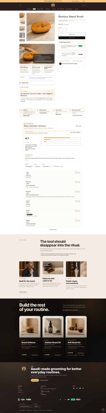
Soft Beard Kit (74, 342)
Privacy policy (35, 410)
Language (27, 164)
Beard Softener (29, 342)
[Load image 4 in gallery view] (22, 35)
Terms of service (42, 410)
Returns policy (58, 114)
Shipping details (26, 115)
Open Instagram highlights (75, 132)
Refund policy (29, 410)
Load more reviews (53, 229)
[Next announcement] (68, 1)
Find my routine (35, 380)
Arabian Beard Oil (53, 342)
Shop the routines (44, 380)
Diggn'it (24, 410)
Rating (35, 164)
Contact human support (77, 115)
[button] (20, 5)
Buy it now (71, 37)
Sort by (43, 164)
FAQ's (19, 388)
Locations (20, 390)
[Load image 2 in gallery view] (22, 22)
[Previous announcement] (37, 1)
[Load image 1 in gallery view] (22, 16)
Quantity (60, 27)
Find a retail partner (43, 112)
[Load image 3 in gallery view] (22, 29)
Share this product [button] (25, 87)
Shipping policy (49, 410)
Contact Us (20, 392)
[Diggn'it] (24, 368)
